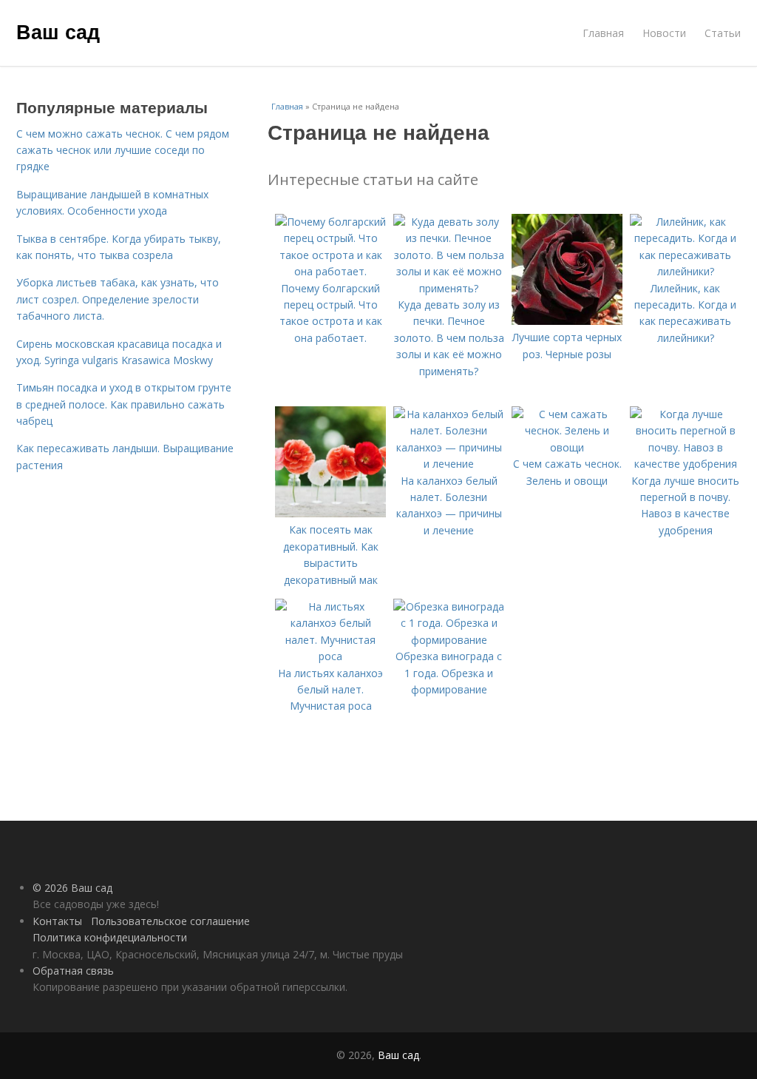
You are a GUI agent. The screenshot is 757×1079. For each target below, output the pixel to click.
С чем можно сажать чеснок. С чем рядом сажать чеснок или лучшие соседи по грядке (122, 150)
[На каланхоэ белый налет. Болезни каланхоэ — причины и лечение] (448, 464)
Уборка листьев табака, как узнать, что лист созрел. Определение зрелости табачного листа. (117, 299)
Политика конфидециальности (110, 937)
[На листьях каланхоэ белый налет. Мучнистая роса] (330, 656)
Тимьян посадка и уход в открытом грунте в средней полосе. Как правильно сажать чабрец (123, 404)
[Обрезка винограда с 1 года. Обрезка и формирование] (448, 640)
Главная (603, 33)
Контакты (57, 921)
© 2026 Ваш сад (72, 888)
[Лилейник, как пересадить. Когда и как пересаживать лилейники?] (685, 271)
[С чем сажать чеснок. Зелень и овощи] (567, 447)
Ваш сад (58, 31)
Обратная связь (73, 971)
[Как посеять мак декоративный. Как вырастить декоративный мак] (330, 513)
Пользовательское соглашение (170, 921)
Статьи (723, 33)
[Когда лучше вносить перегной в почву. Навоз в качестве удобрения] (685, 464)
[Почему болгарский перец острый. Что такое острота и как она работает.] (330, 271)
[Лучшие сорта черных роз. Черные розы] (567, 321)
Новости (664, 33)
